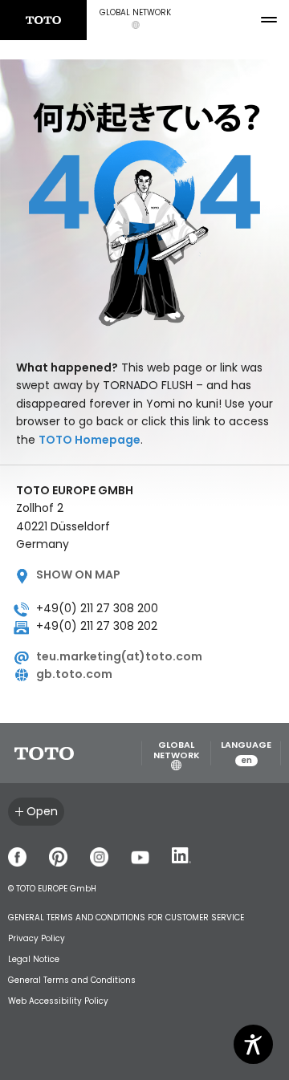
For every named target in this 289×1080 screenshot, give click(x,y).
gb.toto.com (74, 674)
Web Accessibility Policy (58, 1001)
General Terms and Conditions (72, 980)
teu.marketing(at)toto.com (119, 656)
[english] (43, 20)
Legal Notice (33, 959)
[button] (135, 20)
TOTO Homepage (89, 440)
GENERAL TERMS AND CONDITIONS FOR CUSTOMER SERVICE (126, 918)
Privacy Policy (36, 938)
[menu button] (269, 20)
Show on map (78, 574)
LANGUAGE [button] (246, 753)
